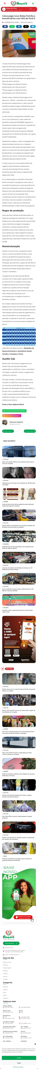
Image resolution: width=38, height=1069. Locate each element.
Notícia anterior (9, 431)
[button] (35, 1044)
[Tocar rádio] (4, 9)
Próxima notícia (29, 431)
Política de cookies (18, 1067)
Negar (19, 1063)
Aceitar (19, 1058)
